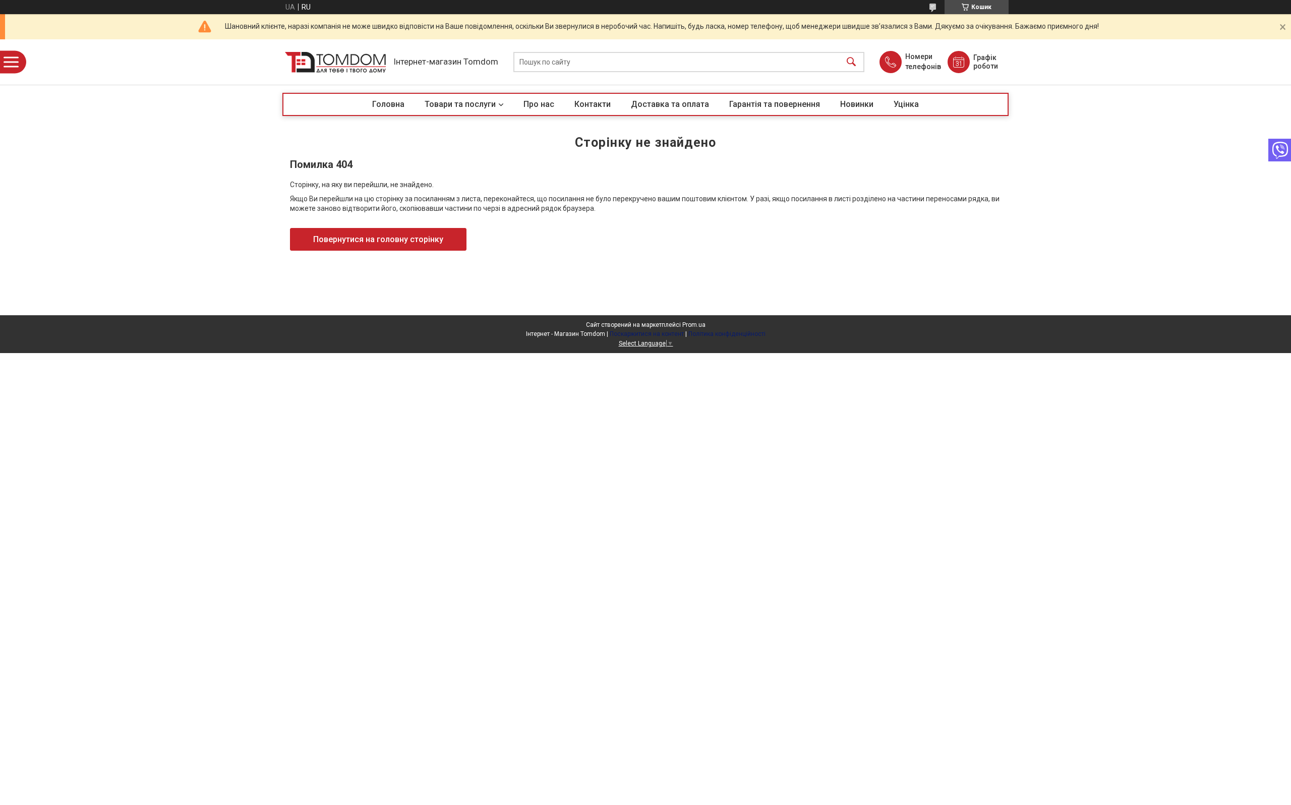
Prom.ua (694, 324)
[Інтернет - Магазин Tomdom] (335, 62)
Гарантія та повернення (774, 104)
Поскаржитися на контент (647, 333)
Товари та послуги (460, 104)
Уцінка (906, 104)
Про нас (538, 104)
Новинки (856, 104)
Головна (388, 104)
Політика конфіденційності (727, 333)
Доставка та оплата (670, 104)
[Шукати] (851, 62)
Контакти (592, 104)
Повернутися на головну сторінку (378, 239)
